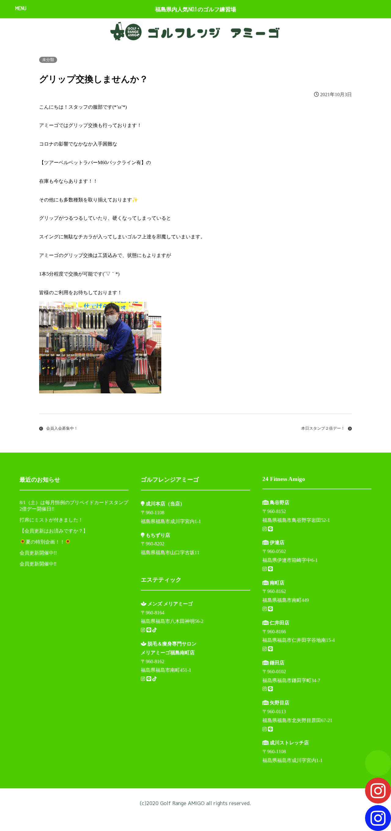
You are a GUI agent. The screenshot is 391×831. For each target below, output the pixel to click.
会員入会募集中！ (62, 428)
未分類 (48, 60)
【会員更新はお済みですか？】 (54, 530)
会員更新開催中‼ (38, 563)
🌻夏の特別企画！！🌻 (45, 541)
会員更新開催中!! (38, 552)
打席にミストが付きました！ (51, 519)
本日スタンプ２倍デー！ (323, 428)
